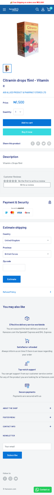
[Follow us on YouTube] (16, 479)
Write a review (27, 185)
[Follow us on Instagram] (10, 479)
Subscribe (12, 455)
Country (6, 234)
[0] (49, 9)
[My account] (42, 9)
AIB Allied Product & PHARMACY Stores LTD (24, 92)
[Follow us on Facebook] (5, 479)
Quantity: (7, 112)
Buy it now (27, 131)
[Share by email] (49, 143)
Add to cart (27, 122)
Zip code (7, 261)
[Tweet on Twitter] (44, 143)
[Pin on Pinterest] (38, 143)
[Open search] (37, 9)
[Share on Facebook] (33, 143)
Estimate (11, 279)
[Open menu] (4, 9)
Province (7, 247)
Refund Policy (9, 292)
